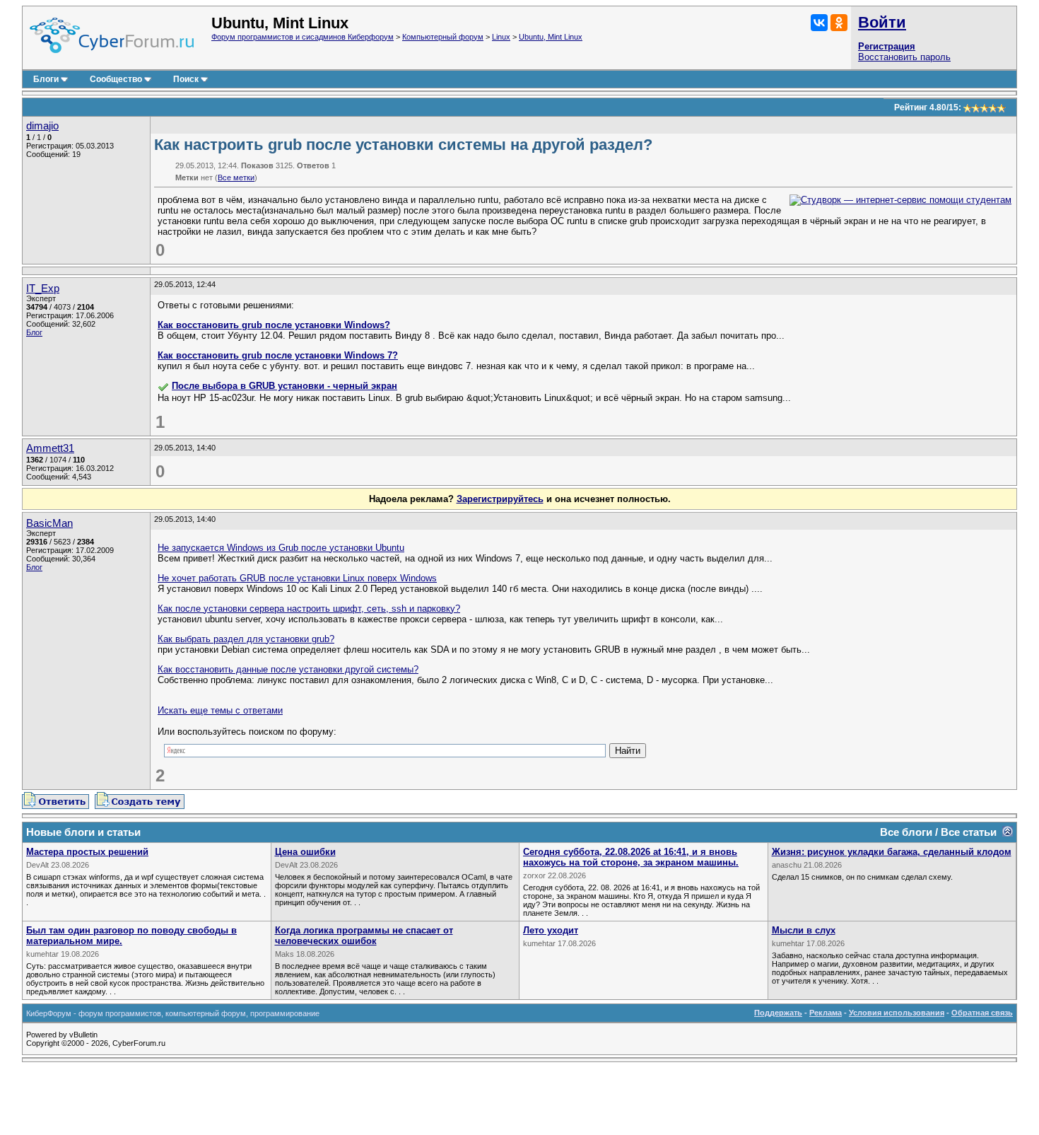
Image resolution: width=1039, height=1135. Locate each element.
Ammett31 (50, 448)
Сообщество (116, 79)
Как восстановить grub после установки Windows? (274, 325)
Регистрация (886, 46)
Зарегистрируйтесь (500, 499)
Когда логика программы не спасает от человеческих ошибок (364, 935)
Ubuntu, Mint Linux (550, 37)
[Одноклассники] (838, 22)
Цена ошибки (305, 851)
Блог (34, 332)
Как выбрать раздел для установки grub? (246, 639)
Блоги (46, 79)
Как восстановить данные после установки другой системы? (288, 669)
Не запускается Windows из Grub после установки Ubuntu (281, 547)
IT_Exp (42, 288)
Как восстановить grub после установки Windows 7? (278, 355)
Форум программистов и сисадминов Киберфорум (302, 37)
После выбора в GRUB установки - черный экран (284, 385)
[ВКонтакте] (819, 22)
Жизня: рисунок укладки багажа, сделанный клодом (891, 851)
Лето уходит (550, 930)
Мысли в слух (803, 930)
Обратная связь (982, 1012)
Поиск (186, 79)
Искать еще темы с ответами (220, 710)
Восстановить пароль (904, 57)
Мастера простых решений (87, 851)
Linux (501, 37)
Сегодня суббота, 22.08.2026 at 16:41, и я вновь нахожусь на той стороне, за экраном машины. (631, 857)
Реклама (825, 1012)
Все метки (236, 177)
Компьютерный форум (442, 37)
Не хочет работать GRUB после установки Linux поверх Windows (297, 578)
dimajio (42, 126)
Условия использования (896, 1012)
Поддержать (778, 1012)
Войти (882, 22)
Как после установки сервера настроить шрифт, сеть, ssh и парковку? (309, 608)
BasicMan (49, 523)
